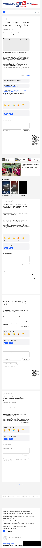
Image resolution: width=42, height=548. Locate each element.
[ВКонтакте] (5, 114)
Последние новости (11, 496)
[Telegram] (10, 114)
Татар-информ (27, 75)
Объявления (24, 496)
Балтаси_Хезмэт (5, 94)
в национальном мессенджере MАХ (11, 86)
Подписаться (31, 544)
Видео (29, 496)
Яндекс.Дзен (14, 91)
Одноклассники (5, 91)
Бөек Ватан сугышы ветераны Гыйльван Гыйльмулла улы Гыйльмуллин (15, 460)
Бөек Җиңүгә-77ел (8, 201)
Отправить (26, 130)
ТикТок (22, 90)
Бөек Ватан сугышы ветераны (10, 267)
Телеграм (10, 91)
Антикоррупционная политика (8, 543)
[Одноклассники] (7, 114)
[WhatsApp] (12, 114)
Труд (5, 19)
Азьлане (18, 496)
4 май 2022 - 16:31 (5, 29)
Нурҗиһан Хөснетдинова (9, 271)
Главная (4, 496)
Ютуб (25, 90)
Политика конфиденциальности (8, 546)
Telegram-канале (7, 81)
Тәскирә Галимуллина (8, 366)
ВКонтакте (14, 90)
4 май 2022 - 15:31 (5, 306)
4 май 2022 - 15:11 (5, 402)
